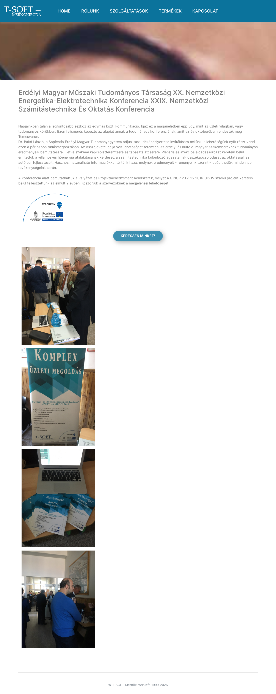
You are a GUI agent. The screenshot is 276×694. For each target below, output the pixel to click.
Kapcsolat (205, 11)
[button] (138, 236)
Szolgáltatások (129, 11)
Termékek (170, 11)
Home (66, 11)
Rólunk (90, 11)
